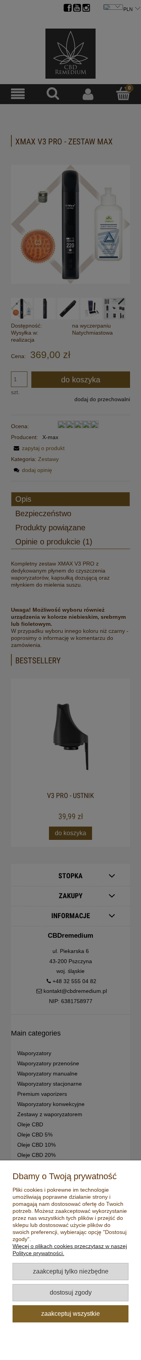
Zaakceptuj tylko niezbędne (70, 1271)
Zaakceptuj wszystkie (70, 1313)
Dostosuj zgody (71, 1292)
